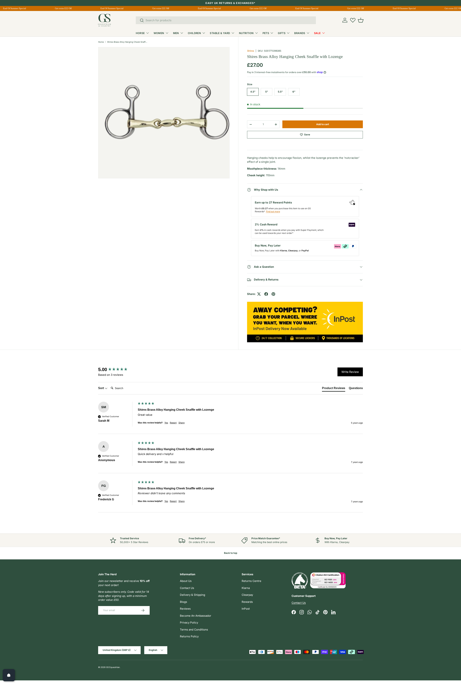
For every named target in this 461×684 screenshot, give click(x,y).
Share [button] (181, 422)
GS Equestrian (113, 667)
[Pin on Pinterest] (273, 294)
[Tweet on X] (259, 294)
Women (159, 33)
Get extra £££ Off (60, 8)
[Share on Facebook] (266, 294)
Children (194, 33)
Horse (140, 33)
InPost (246, 608)
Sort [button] (101, 388)
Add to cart (322, 124)
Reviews (185, 608)
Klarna (246, 588)
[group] (117, 369)
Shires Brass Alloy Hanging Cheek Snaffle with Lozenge (127, 42)
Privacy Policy (189, 622)
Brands (299, 33)
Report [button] (173, 422)
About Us (186, 581)
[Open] (9, 675)
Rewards (247, 602)
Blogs (183, 602)
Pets (266, 33)
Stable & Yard (220, 33)
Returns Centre (251, 581)
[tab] (333, 389)
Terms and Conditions (194, 629)
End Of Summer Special (108, 8)
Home (101, 42)
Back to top (230, 552)
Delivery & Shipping (192, 594)
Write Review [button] (350, 372)
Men (176, 33)
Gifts (281, 33)
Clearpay (247, 594)
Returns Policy (189, 636)
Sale (317, 33)
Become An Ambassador (195, 615)
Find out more (273, 211)
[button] (361, 20)
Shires (250, 50)
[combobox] (226, 20)
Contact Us (187, 588)
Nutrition (246, 33)
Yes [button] (166, 422)
